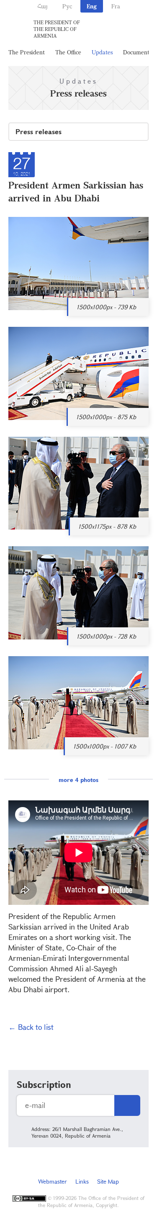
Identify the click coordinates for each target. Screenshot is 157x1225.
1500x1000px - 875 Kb (106, 417)
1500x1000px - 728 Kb (106, 636)
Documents (137, 52)
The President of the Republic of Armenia (56, 29)
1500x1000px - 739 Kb (106, 307)
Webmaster (52, 1181)
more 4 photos (78, 780)
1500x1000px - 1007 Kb (104, 746)
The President (26, 52)
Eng (92, 6)
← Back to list (31, 1027)
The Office (68, 52)
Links (82, 1181)
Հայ (42, 6)
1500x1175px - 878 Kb (107, 526)
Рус (67, 6)
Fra (115, 6)
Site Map (108, 1181)
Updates (102, 52)
